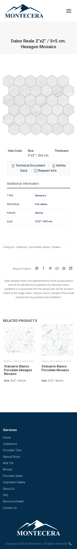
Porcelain (41, 204)
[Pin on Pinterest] (63, 268)
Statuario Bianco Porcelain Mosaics (55, 368)
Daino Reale (35, 247)
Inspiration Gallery (14, 482)
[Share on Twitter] (50, 268)
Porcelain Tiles (12, 450)
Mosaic (46, 247)
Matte (39, 212)
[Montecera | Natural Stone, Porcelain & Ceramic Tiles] (32, 11)
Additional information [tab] (23, 183)
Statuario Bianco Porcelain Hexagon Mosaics (18, 370)
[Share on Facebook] (43, 268)
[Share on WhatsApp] (36, 268)
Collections (22, 247)
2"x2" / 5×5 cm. (44, 221)
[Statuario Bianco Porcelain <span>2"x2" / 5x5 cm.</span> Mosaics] (57, 340)
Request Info (47, 170)
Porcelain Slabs (13, 475)
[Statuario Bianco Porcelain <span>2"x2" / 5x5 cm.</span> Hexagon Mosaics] (20, 340)
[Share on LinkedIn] (70, 268)
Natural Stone (11, 456)
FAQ (5, 495)
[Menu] (69, 10)
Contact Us (10, 507)
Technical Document (30, 165)
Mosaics (40, 195)
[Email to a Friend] (57, 268)
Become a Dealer (13, 501)
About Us (8, 488)
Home (7, 437)
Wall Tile (8, 463)
